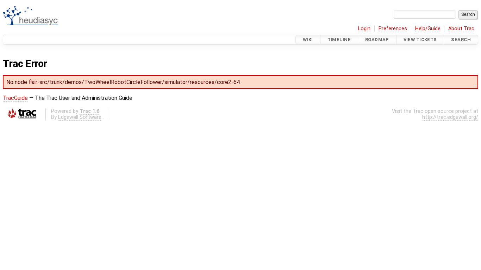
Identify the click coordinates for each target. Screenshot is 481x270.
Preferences (393, 29)
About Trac (461, 29)
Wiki (308, 39)
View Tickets (420, 39)
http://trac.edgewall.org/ (450, 117)
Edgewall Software (79, 117)
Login (364, 29)
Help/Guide (428, 29)
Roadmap (377, 39)
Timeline (339, 39)
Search (461, 39)
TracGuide (15, 98)
